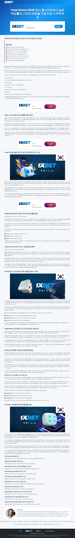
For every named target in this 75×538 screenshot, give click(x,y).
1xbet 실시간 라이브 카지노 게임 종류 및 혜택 (16, 52)
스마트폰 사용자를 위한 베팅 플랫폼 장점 (15, 60)
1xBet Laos (72, 521)
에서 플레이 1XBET (50, 106)
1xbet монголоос (56, 524)
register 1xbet (13, 521)
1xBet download (27, 521)
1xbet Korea (60, 521)
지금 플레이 (58, 26)
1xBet (41, 524)
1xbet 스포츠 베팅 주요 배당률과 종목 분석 (16, 47)
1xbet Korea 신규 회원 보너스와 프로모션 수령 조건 (17, 56)
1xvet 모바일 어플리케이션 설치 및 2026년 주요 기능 (18, 49)
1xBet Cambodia (43, 521)
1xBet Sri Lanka (26, 524)
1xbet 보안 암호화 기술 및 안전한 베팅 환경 (16, 58)
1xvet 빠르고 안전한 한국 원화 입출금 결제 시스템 (17, 54)
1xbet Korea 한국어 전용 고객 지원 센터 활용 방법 (17, 51)
